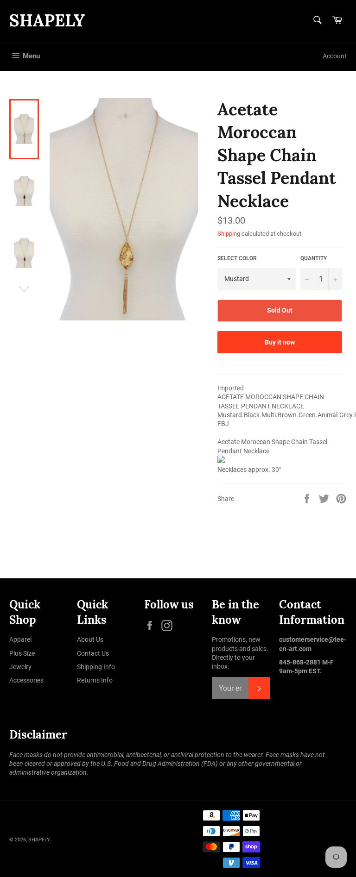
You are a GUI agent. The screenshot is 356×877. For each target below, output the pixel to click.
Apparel (20, 639)
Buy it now (280, 342)
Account (335, 56)
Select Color (237, 258)
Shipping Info (96, 666)
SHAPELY (47, 20)
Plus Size (22, 653)
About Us (90, 639)
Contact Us (93, 653)
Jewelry (20, 666)
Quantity (313, 258)
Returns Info (95, 680)
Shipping (228, 233)
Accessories (26, 680)
